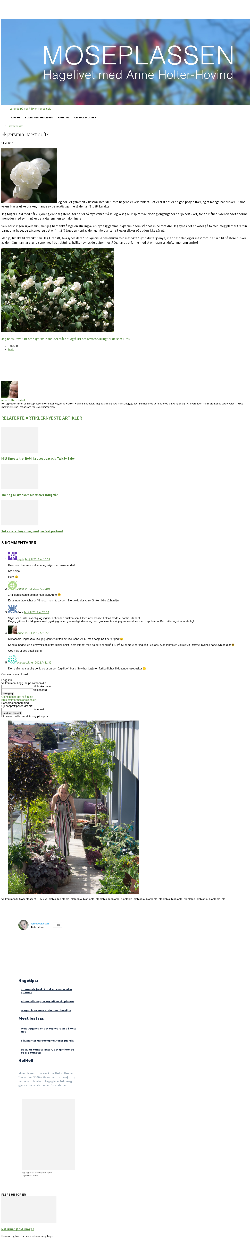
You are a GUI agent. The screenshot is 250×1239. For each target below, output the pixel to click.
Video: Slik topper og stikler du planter (47, 1001)
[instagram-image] (24, 938)
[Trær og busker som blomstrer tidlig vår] (19, 488)
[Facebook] (20, 1095)
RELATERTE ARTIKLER (23, 418)
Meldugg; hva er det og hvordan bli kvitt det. (48, 1030)
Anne (20, 588)
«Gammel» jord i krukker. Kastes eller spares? (46, 991)
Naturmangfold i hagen (17, 1229)
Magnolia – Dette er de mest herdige (46, 1010)
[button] (26, 109)
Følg (57, 925)
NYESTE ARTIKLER (64, 418)
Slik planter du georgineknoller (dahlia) (47, 1040)
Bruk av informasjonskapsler (18, 699)
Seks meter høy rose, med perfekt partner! (32, 531)
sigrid (20, 559)
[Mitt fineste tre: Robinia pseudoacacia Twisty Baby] (19, 451)
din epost (38, 709)
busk (11, 349)
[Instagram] (28, 1095)
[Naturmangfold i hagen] (28, 1222)
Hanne (21, 662)
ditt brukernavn (42, 686)
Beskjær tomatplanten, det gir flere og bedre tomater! (47, 1051)
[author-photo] (9, 396)
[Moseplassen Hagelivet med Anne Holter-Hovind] (125, 62)
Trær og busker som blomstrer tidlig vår (29, 495)
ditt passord (40, 689)
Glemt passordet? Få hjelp (17, 696)
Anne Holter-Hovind (13, 400)
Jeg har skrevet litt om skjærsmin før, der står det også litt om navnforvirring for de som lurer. (65, 339)
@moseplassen (40, 923)
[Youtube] (36, 1095)
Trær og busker (15, 125)
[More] (61, 367)
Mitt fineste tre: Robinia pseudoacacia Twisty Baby (38, 458)
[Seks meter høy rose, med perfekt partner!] (19, 524)
